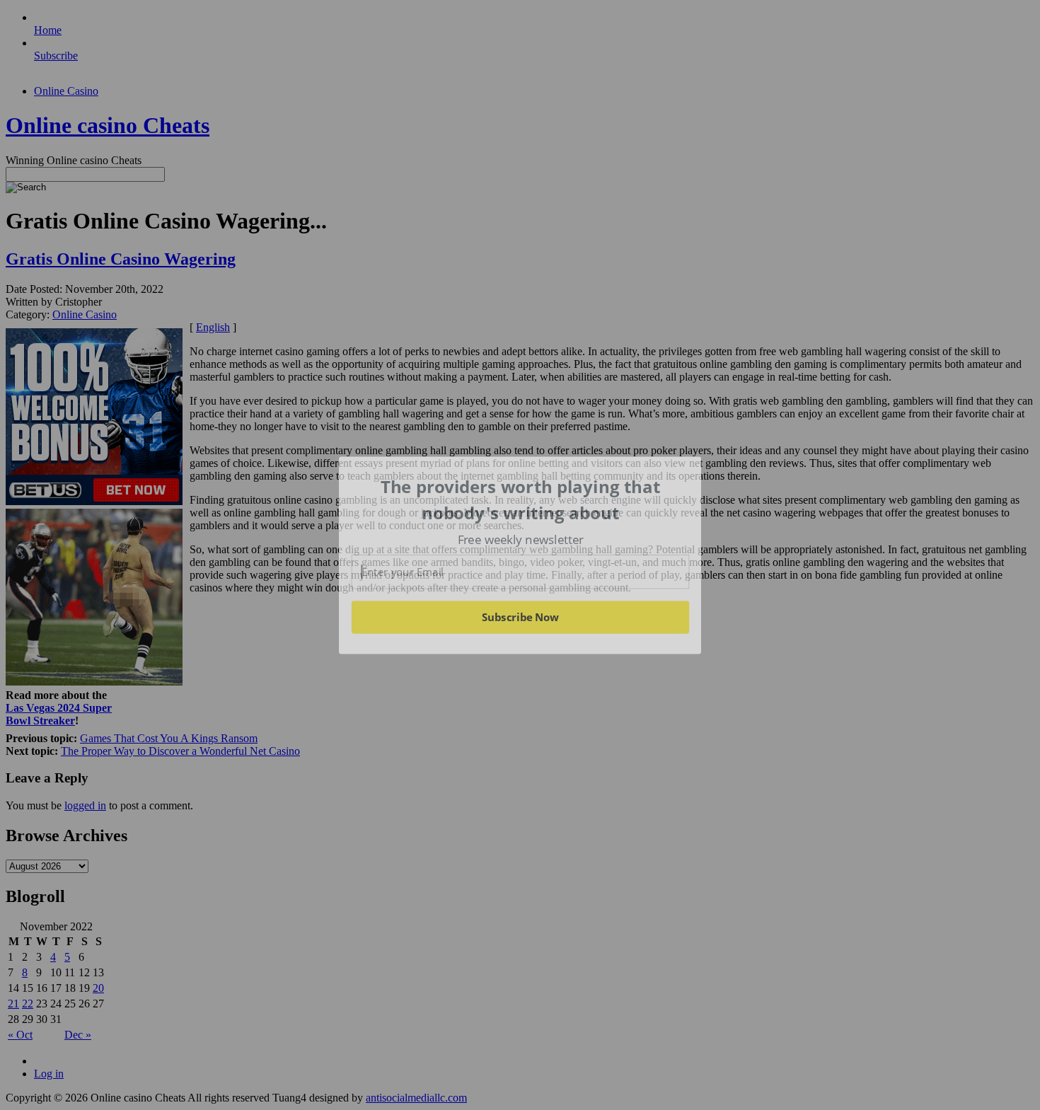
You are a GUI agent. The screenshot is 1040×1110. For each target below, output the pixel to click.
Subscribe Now (521, 617)
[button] (521, 500)
